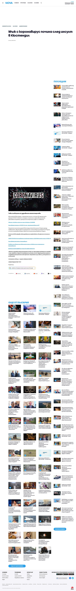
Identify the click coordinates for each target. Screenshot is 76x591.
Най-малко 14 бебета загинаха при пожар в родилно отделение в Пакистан (67, 179)
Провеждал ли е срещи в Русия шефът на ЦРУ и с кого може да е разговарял (67, 501)
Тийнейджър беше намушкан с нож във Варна (67, 493)
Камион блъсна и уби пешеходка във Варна (28, 314)
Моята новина (5, 577)
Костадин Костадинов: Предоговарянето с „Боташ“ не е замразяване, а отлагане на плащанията (44, 364)
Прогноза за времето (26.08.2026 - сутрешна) (45, 458)
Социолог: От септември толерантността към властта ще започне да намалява (14, 510)
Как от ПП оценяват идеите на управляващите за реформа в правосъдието (44, 444)
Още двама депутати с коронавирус (17, 241)
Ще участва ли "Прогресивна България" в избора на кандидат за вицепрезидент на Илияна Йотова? (29, 412)
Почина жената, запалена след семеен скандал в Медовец (14, 330)
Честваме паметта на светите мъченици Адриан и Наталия (29, 443)
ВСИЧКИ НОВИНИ (60, 529)
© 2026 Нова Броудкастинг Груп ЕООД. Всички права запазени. (11, 588)
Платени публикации (5, 585)
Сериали (28, 577)
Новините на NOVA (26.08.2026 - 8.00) (66, 485)
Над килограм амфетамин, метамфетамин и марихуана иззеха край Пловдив (14, 316)
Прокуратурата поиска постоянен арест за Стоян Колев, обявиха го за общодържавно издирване (14, 526)
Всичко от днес (5, 575)
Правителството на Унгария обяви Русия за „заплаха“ (67, 171)
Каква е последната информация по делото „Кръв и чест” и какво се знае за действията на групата (68, 519)
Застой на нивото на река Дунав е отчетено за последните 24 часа (44, 410)
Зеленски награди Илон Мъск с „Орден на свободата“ (67, 232)
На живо (36, 2)
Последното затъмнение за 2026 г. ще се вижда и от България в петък (44, 542)
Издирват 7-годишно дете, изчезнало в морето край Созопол (44, 379)
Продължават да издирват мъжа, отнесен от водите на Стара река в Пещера (14, 492)
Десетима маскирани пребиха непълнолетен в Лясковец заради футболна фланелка (67, 409)
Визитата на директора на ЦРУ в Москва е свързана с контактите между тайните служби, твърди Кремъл (67, 382)
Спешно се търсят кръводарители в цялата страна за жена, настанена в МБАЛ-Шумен (29, 510)
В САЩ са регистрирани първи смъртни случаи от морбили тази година (68, 277)
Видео (3, 579)
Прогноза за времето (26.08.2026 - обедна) (44, 314)
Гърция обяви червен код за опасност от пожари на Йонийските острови (68, 87)
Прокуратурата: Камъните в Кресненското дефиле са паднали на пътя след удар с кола (29, 558)
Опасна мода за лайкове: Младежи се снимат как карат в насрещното (67, 96)
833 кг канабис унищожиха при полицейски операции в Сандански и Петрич (29, 346)
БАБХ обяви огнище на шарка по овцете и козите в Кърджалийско (14, 541)
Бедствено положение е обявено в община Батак (45, 524)
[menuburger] (3, 2)
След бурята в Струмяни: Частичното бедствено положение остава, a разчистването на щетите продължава (45, 476)
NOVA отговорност (43, 574)
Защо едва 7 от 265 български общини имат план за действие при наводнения (29, 380)
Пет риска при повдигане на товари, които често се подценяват (67, 215)
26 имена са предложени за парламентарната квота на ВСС (29, 330)
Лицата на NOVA (18, 575)
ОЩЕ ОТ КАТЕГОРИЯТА (17, 566)
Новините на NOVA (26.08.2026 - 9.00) (66, 435)
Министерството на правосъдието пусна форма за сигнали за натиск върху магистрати (44, 558)
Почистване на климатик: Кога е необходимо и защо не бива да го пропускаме (67, 296)
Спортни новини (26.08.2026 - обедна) (67, 147)
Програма (23, 2)
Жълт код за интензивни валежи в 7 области (29, 473)
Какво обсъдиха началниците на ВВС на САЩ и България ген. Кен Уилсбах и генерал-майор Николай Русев (67, 268)
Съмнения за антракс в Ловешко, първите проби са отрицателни (45, 491)
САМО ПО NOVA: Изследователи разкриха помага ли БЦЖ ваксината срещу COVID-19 (29, 238)
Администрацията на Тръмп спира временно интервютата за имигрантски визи (67, 477)
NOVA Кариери (42, 575)
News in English (42, 577)
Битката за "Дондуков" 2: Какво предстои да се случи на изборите (29, 362)
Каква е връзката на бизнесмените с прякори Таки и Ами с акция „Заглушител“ (14, 427)
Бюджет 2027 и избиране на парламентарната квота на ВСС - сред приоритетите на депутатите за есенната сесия (14, 476)
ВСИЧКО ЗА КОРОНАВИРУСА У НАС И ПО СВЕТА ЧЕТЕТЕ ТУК (21, 248)
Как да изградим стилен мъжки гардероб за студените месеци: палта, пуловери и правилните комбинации (67, 316)
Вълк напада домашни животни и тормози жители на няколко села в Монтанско (29, 459)
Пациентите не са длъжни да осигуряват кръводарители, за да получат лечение (44, 396)
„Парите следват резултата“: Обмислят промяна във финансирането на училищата (14, 347)
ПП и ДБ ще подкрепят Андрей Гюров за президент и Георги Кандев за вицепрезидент (13, 412)
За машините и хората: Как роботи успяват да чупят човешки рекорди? (45, 427)
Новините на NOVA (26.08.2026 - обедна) (67, 154)
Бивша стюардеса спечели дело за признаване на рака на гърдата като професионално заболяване (67, 116)
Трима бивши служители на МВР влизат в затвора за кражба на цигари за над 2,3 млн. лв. (29, 396)
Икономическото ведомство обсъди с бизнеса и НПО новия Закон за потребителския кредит (13, 558)
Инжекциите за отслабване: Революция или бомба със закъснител (45, 346)
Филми (28, 579)
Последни (4, 574)
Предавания (29, 575)
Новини (16, 2)
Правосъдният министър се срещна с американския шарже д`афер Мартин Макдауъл (14, 381)
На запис (30, 2)
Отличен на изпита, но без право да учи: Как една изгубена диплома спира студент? (14, 459)
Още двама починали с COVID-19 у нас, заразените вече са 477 (23, 225)
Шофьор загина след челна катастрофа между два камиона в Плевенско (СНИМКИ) (13, 396)
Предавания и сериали (19, 577)
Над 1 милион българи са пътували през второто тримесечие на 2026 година (14, 362)
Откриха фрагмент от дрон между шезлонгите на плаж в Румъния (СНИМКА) (67, 188)
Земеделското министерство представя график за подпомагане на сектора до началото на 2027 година (29, 493)
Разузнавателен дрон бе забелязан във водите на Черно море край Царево (29, 525)
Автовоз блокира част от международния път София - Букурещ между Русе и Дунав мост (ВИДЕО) (29, 428)
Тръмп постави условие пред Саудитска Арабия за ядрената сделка (67, 353)
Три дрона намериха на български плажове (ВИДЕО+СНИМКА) (14, 443)
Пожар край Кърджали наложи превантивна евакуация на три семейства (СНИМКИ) (44, 509)
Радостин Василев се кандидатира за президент (28, 541)
